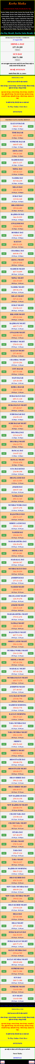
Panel (30, 126)
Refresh (18, 50)
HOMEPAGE (17, 1058)
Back (2, 1062)
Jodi (4, 126)
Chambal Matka (15, 1006)
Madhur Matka (25, 1006)
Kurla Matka (5, 1006)
